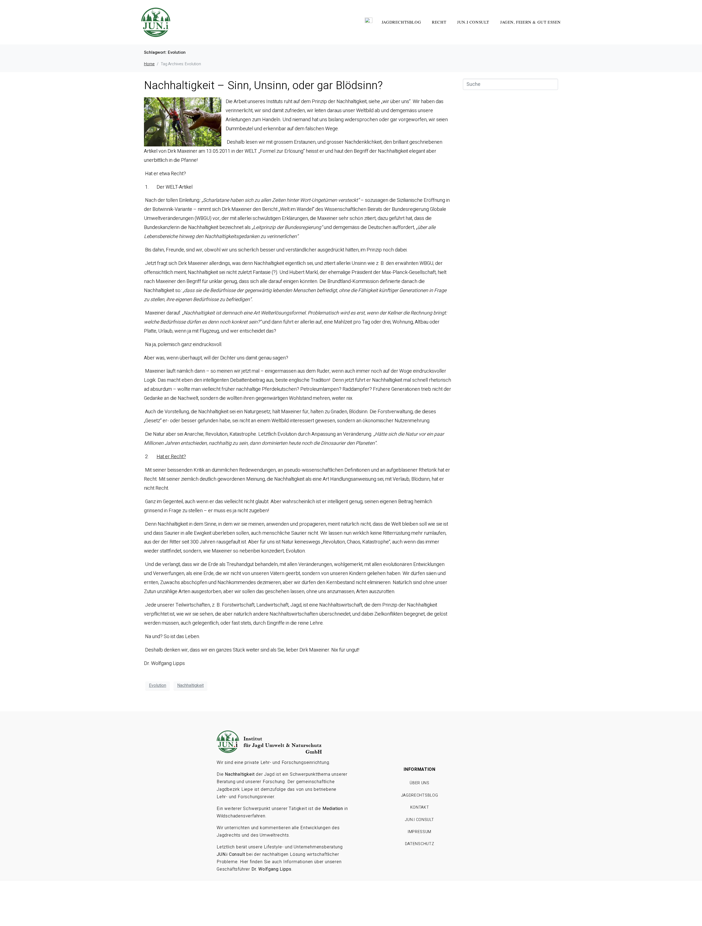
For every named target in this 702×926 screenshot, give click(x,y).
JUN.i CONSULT (473, 22)
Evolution (157, 685)
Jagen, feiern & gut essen (530, 22)
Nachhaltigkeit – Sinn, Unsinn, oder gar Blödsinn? (263, 86)
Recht (439, 22)
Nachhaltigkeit (190, 685)
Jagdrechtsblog (401, 22)
